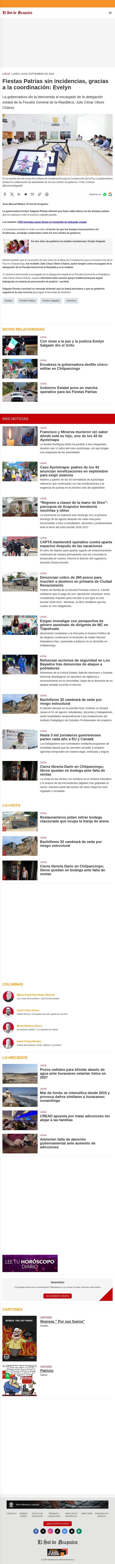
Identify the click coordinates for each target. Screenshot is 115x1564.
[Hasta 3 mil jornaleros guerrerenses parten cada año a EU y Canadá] (20, 743)
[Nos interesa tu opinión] (57, 1504)
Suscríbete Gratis (57, 1296)
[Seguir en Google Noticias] (110, 194)
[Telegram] (25, 194)
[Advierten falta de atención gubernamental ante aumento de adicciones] (20, 1143)
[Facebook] (4, 194)
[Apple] (72, 1531)
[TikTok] (57, 1531)
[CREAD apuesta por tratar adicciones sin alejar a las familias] (20, 1120)
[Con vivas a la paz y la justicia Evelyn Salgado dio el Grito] (20, 345)
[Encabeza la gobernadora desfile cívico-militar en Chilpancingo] (20, 369)
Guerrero (71, 300)
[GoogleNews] (64, 1531)
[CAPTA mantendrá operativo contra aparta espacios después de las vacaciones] (20, 552)
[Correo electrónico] (32, 194)
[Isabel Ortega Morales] (8, 1043)
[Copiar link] (39, 194)
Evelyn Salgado (51, 300)
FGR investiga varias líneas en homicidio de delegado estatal (52, 222)
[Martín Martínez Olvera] (8, 1028)
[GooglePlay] (79, 1531)
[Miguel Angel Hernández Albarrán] (8, 997)
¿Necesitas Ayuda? (57, 1523)
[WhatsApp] (19, 194)
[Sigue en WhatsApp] (104, 194)
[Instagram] (50, 1531)
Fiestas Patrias (27, 300)
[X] (12, 194)
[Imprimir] (46, 194)
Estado (8, 300)
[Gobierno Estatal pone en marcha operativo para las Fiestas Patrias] (20, 392)
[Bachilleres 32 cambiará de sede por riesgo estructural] (20, 710)
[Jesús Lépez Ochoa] (8, 1012)
